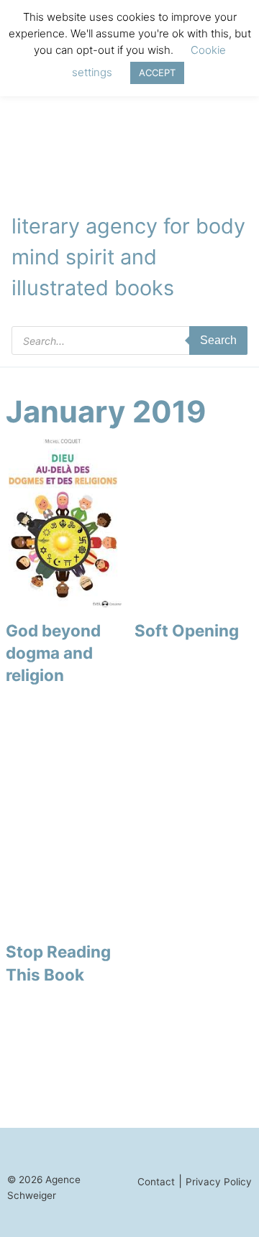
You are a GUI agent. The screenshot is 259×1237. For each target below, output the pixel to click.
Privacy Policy (219, 1181)
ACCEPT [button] (157, 72)
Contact (156, 1181)
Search (218, 340)
